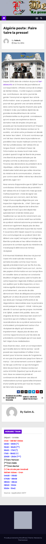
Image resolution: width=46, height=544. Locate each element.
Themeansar (23, 540)
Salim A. (17, 40)
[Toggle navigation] (36, 18)
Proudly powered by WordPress (16, 538)
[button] (41, 18)
